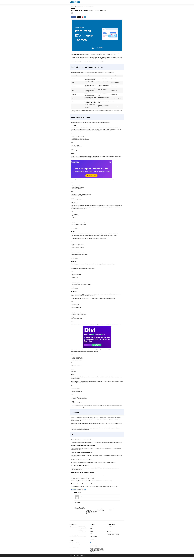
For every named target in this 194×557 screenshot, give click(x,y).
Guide (113, 534)
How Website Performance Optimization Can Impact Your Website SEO (91, 512)
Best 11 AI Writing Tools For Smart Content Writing (79, 508)
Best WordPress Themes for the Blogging (102, 509)
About (105, 1)
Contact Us (122, 1)
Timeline (91, 531)
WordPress (75, 6)
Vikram (75, 12)
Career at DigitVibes (93, 536)
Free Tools (109, 534)
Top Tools (109, 1)
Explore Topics (114, 1)
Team (91, 533)
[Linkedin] (90, 542)
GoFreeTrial (71, 542)
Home (72, 6)
